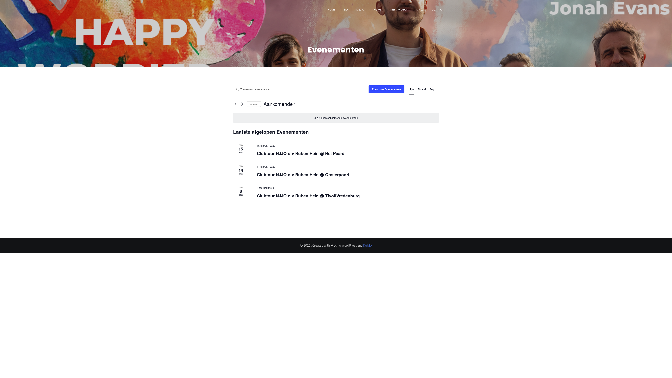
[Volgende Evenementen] (242, 104)
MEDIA (360, 9)
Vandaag (254, 103)
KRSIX (419, 9)
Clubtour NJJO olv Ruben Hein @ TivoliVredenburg (308, 196)
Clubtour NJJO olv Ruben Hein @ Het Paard (301, 153)
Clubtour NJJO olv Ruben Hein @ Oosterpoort (303, 174)
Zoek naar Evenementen (386, 89)
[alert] (336, 118)
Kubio (367, 245)
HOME (331, 9)
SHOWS (376, 9)
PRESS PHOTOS (399, 9)
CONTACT (438, 9)
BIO (346, 9)
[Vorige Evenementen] (235, 104)
